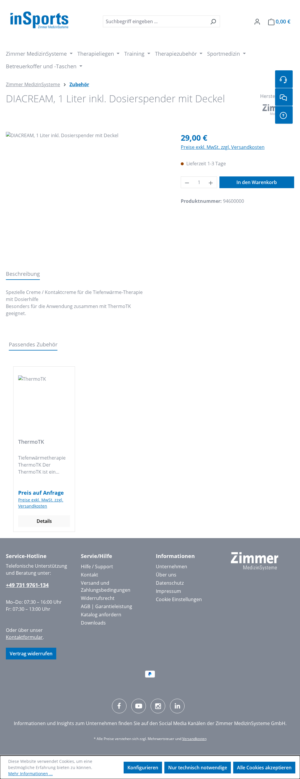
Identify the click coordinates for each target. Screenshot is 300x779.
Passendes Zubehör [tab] (33, 344)
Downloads (93, 623)
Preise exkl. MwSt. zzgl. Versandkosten (223, 147)
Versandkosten (194, 738)
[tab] (23, 274)
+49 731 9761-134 (27, 584)
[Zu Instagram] (158, 706)
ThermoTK (31, 441)
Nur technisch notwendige (197, 767)
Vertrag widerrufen (31, 653)
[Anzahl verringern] (187, 182)
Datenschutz (170, 583)
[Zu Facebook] (119, 706)
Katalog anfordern (101, 614)
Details (44, 521)
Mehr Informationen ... (30, 773)
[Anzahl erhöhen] (211, 182)
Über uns (166, 575)
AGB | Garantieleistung (106, 606)
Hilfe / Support (97, 566)
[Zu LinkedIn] (177, 706)
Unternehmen (171, 566)
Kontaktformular (24, 637)
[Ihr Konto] (257, 21)
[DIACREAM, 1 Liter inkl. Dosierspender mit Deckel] (87, 195)
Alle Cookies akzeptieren (264, 767)
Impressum (168, 591)
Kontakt (89, 575)
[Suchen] (213, 21)
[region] (87, 195)
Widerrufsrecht (98, 598)
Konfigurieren (142, 767)
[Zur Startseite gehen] (39, 20)
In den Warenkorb (256, 182)
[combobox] (155, 21)
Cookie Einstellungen (179, 599)
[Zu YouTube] (138, 706)
